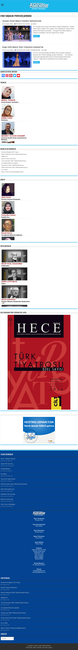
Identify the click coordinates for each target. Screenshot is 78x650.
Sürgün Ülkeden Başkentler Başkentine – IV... (15, 302)
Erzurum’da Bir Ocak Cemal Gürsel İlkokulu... (13, 138)
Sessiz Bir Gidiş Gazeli (8, 479)
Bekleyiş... (5, 120)
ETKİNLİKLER (35, 50)
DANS (27, 24)
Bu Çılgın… (4, 474)
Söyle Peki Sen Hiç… (7, 464)
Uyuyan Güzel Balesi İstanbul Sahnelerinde (21, 21)
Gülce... (4, 283)
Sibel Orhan (6, 197)
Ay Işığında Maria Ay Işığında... (12, 235)
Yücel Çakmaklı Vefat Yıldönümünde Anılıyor (15, 602)
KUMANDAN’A (5, 469)
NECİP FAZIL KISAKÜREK (11, 264)
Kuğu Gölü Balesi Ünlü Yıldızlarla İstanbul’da (22, 47)
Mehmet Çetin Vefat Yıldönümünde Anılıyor (14, 484)
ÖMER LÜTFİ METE (9, 282)
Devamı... (36, 36)
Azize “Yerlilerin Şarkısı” (8, 458)
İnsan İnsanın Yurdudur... (10, 102)
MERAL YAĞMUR (8, 100)
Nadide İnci (4, 597)
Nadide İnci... (6, 217)
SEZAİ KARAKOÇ (8, 299)
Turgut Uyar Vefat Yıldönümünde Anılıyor (13, 613)
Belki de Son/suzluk (7, 499)
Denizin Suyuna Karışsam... (11, 199)
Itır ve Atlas (4, 623)
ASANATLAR (20, 24)
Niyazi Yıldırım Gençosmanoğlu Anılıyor (13, 628)
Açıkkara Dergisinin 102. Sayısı (10, 582)
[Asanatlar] (39, 6)
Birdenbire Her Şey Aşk (8, 494)
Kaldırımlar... (5, 266)
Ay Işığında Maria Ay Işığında (10, 608)
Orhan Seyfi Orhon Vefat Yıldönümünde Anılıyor (15, 618)
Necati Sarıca (6, 233)
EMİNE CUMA (6, 118)
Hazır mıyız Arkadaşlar (8, 504)
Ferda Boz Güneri (8, 215)
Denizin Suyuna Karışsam (9, 587)
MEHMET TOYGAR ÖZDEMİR (13, 136)
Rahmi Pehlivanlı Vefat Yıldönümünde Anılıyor (15, 592)
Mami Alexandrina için (7, 489)
